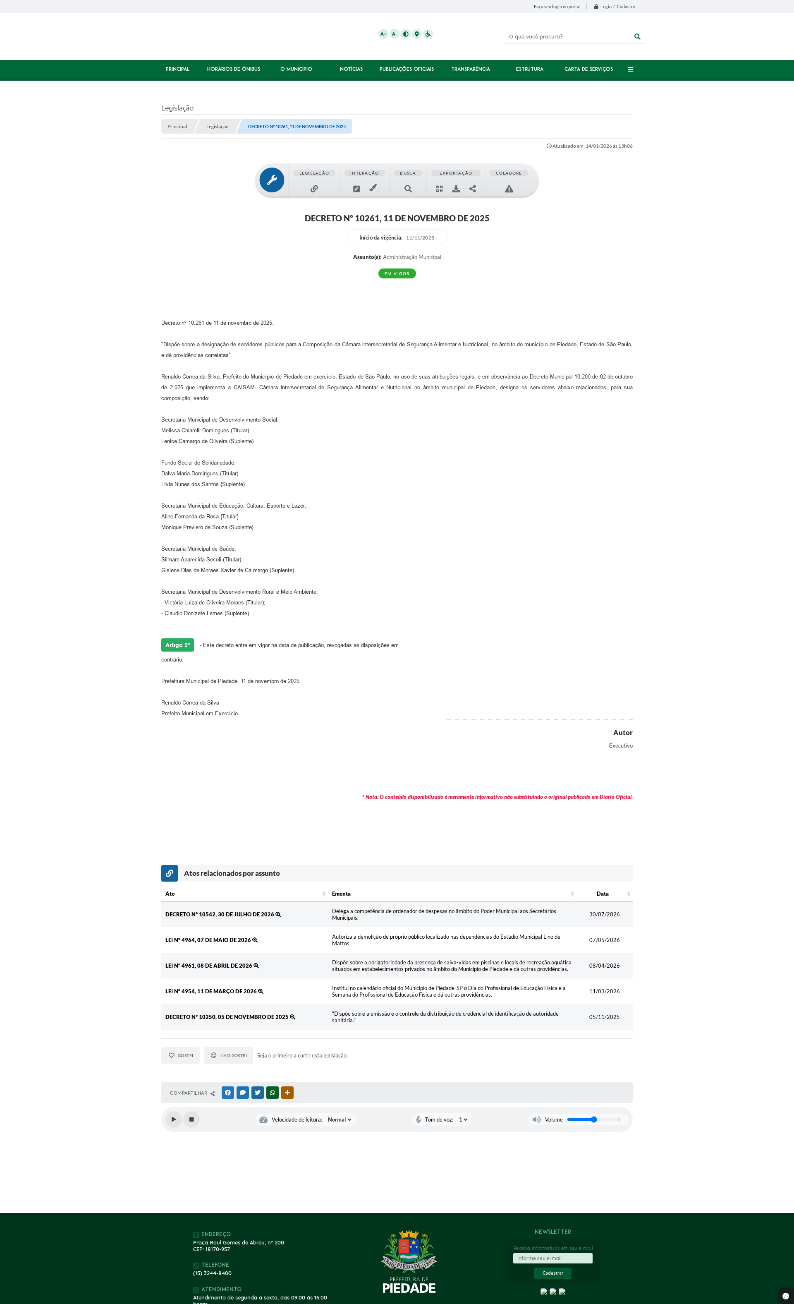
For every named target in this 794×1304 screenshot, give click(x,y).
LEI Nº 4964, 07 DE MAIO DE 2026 (208, 940)
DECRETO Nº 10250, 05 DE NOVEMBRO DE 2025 (227, 1017)
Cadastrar (553, 1273)
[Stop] (191, 1119)
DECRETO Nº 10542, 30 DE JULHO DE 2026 (220, 914)
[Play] (173, 1119)
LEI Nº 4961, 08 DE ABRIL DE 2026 (209, 965)
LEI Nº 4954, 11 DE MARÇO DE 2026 (211, 991)
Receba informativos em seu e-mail (553, 1248)
